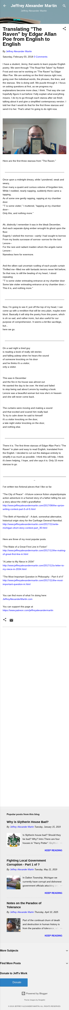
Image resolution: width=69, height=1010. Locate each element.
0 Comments (40, 56)
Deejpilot (41, 1000)
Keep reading (53, 850)
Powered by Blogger (36, 993)
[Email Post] (11, 621)
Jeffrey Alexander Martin (34, 5)
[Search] (64, 6)
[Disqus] (34, 672)
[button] (64, 29)
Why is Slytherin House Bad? (28, 822)
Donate (17, 982)
